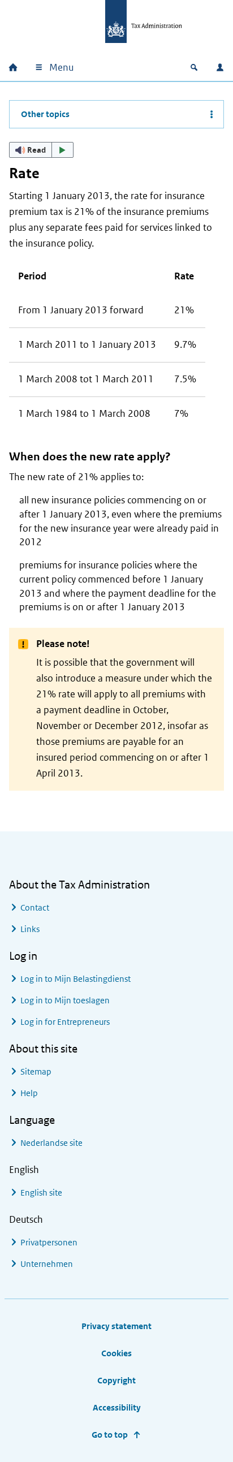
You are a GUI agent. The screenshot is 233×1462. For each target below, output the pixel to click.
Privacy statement (116, 1326)
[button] (41, 150)
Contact (34, 907)
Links (30, 929)
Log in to (75, 978)
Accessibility (117, 1407)
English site (41, 1192)
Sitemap (35, 1071)
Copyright (116, 1380)
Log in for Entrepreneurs (65, 1021)
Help (29, 1093)
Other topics (45, 114)
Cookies (116, 1353)
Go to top (110, 1434)
